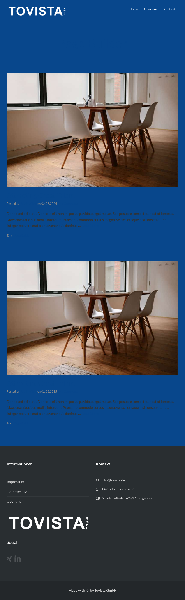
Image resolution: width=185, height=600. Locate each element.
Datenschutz (17, 491)
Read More (90, 225)
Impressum (15, 481)
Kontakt (169, 9)
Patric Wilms (28, 203)
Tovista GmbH (106, 590)
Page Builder (22, 235)
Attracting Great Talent (41, 195)
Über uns (150, 9)
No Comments (68, 203)
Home (134, 9)
